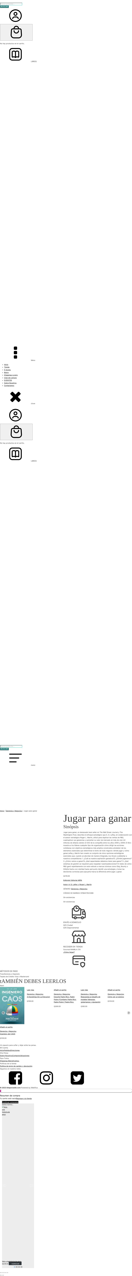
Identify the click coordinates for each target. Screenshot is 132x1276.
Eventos (16, 1061)
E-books (7, 370)
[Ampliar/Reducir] (1, 1272)
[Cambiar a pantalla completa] (3, 1272)
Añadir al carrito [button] (6, 1027)
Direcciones (15, 1050)
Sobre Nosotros (10, 383)
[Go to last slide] (3, 1012)
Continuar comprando (10, 1102)
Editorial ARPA (72, 880)
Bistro (6, 372)
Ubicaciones (24, 1056)
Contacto (16, 1056)
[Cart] (16, 32)
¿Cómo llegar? (69, 952)
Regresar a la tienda (24, 1098)
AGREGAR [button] (15, 1264)
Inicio (6, 365)
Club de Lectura (10, 378)
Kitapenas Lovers (11, 375)
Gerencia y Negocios (14, 811)
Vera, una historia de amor (11, 1261)
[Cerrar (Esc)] (7, 1272)
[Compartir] (5, 1272)
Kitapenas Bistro (6, 1061)
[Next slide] (128, 1012)
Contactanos (9, 386)
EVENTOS (8, 380)
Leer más (30, 990)
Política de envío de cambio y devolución (16, 1066)
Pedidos (7, 1050)
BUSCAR (4, 6)
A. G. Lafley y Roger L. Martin (77, 884)
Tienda (6, 367)
